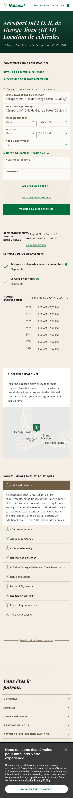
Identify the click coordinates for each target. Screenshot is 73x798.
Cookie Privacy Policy (37, 780)
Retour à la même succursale (23, 72)
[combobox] (19, 120)
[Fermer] (66, 749)
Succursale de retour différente (26, 79)
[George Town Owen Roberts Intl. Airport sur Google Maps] (36, 432)
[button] (49, 5)
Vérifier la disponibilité (36, 209)
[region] (36, 770)
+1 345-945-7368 (36, 245)
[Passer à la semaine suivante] (67, 297)
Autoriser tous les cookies (36, 789)
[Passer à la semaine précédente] (27, 297)
